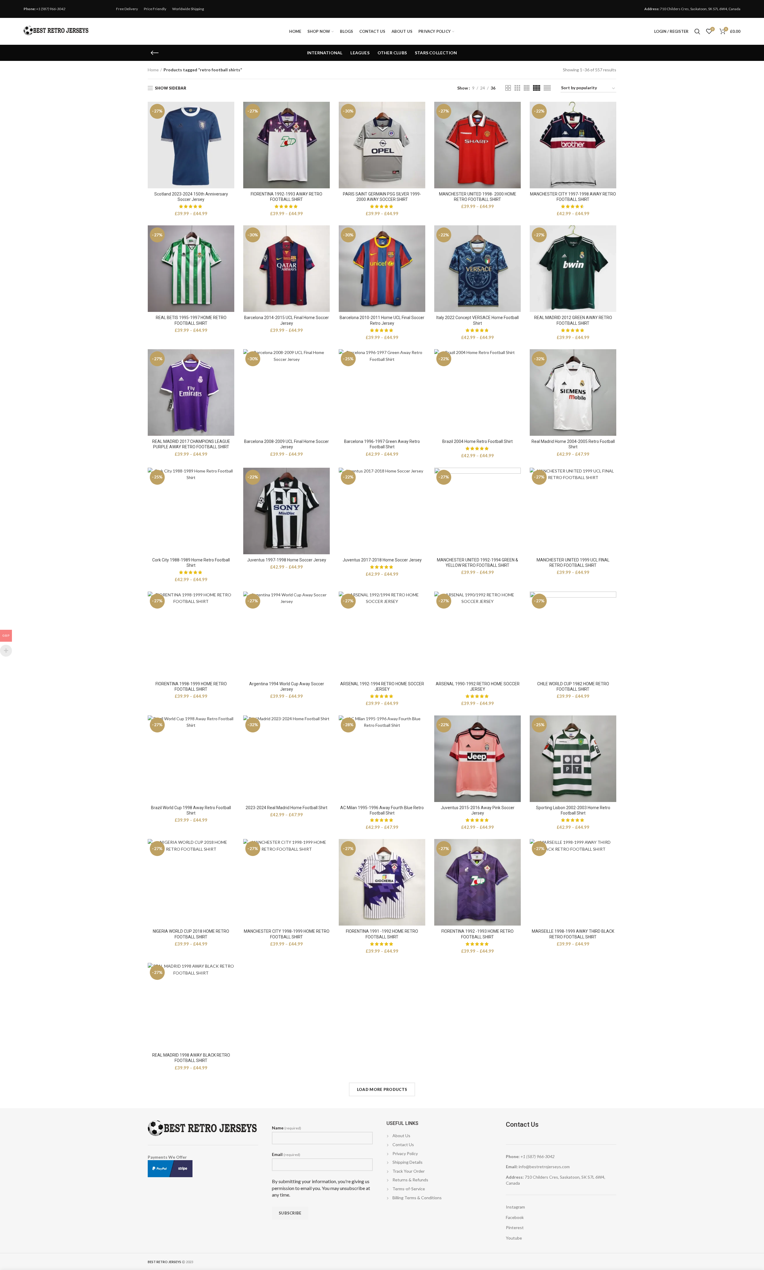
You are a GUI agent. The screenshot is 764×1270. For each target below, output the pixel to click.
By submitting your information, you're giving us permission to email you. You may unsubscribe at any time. (321, 1187)
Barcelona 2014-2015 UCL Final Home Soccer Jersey (286, 320)
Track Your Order (408, 1171)
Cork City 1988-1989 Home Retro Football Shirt (191, 563)
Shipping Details (407, 1162)
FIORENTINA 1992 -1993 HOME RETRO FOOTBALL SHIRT (477, 934)
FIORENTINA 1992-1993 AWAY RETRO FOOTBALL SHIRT (286, 197)
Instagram (515, 1206)
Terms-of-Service (408, 1188)
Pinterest (515, 1227)
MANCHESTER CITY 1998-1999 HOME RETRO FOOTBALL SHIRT (286, 934)
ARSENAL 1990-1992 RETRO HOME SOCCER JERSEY (478, 686)
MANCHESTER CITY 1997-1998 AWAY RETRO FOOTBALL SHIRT (573, 197)
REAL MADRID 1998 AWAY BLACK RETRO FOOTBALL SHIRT (191, 1058)
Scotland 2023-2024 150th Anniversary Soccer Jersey (191, 197)
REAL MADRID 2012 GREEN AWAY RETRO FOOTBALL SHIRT (573, 320)
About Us (401, 1135)
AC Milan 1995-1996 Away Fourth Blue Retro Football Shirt (382, 810)
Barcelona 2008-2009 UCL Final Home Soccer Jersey (286, 444)
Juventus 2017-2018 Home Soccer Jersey (382, 560)
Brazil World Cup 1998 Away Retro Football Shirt (191, 810)
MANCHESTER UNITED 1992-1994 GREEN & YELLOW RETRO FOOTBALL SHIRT (477, 563)
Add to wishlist (229, 125)
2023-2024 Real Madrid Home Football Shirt (286, 807)
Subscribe (290, 1213)
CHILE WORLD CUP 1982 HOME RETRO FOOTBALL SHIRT (573, 686)
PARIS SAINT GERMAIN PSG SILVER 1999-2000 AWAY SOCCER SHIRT (382, 197)
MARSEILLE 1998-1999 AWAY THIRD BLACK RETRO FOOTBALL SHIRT (573, 934)
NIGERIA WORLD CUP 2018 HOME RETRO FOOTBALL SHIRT (191, 934)
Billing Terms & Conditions (417, 1197)
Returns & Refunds (410, 1179)
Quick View (229, 111)
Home (153, 69)
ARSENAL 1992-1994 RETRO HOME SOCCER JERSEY (382, 686)
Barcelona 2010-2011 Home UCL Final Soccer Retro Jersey (382, 320)
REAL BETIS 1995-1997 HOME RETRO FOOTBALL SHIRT (191, 320)
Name (286, 1127)
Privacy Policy (405, 1153)
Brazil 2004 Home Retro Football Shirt (477, 441)
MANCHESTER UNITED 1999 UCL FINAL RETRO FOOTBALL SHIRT (573, 563)
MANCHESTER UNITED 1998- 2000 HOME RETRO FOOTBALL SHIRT (477, 197)
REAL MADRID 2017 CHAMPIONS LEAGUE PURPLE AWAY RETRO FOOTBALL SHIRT (191, 444)
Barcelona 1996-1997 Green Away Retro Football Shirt (382, 444)
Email (286, 1154)
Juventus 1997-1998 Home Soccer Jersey (286, 560)
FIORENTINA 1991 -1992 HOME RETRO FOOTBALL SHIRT (382, 934)
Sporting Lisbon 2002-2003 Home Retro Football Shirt (573, 810)
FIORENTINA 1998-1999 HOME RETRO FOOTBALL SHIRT (191, 686)
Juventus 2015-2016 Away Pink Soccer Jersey (478, 810)
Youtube (514, 1237)
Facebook (515, 1217)
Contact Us (403, 1144)
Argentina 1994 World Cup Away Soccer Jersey (286, 686)
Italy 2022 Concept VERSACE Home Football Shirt (477, 320)
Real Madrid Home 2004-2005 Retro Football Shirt (573, 444)
